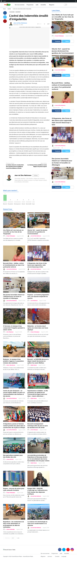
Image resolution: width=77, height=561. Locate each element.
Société (18, 11)
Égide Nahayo (34, 365)
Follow (36, 175)
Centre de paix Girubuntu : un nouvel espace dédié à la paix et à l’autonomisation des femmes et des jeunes (14, 393)
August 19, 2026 (42, 300)
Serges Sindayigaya (11, 236)
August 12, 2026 (21, 398)
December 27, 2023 (18, 24)
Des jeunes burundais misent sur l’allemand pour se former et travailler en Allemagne (13, 296)
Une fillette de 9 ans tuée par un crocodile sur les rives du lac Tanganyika (13, 232)
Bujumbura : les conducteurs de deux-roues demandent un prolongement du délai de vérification (13, 524)
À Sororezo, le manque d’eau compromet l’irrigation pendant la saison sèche (14, 328)
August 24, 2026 (20, 236)
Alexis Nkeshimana (11, 365)
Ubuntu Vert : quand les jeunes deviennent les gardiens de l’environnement (37, 232)
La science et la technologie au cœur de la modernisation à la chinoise (37, 523)
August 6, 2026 (20, 492)
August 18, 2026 (18, 331)
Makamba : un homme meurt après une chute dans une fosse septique (37, 328)
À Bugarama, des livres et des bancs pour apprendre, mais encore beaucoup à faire (37, 265)
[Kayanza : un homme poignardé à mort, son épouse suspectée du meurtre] (38, 285)
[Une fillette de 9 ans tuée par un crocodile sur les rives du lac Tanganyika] (14, 220)
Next (13, 538)
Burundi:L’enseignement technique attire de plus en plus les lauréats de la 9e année (37, 425)
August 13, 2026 (42, 365)
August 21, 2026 (46, 269)
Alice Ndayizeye (10, 332)
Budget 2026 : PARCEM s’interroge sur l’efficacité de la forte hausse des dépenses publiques (37, 491)
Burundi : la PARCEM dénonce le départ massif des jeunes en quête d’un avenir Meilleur (38, 361)
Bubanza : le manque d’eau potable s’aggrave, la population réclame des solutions (13, 361)
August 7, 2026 (18, 459)
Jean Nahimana (34, 300)
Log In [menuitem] (4, 1)
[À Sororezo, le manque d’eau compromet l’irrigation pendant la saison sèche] (14, 316)
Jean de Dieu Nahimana (20, 23)
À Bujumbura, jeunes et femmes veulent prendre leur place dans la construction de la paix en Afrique (14, 425)
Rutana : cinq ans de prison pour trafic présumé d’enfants (13, 489)
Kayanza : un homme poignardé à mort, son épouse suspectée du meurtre (38, 296)
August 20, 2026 (21, 300)
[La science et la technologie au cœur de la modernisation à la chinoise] (38, 512)
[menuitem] (1, 1)
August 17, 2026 (20, 365)
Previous (7, 538)
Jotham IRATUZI (10, 459)
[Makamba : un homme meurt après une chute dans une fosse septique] (38, 316)
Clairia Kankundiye (11, 529)
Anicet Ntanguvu (34, 429)
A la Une (12, 11)
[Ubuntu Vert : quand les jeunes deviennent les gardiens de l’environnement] (38, 220)
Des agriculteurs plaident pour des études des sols (13, 456)
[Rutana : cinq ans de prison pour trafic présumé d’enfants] (14, 478)
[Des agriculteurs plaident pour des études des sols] (14, 445)
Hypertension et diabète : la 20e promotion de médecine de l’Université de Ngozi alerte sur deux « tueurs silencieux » (37, 393)
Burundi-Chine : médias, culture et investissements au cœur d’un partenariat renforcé (13, 265)
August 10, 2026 (21, 429)
